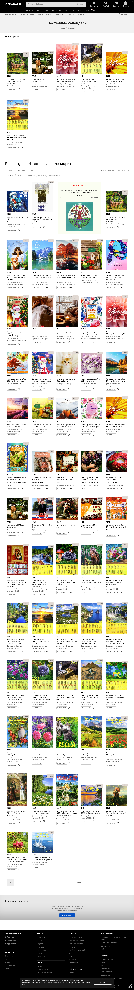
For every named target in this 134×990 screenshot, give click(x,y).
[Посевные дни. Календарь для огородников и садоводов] (17, 73)
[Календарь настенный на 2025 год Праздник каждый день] (116, 519)
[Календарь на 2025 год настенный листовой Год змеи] (91, 73)
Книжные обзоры (76, 947)
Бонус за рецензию (44, 973)
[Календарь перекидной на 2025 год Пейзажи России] (116, 373)
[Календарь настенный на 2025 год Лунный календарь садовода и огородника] (17, 852)
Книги (28, 10)
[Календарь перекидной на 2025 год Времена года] (17, 373)
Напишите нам (106, 972)
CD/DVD (40, 953)
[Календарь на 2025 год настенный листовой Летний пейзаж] (67, 633)
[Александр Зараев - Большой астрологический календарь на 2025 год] (17, 472)
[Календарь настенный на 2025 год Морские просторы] (42, 852)
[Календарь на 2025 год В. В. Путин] (42, 519)
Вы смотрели (106, 946)
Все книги (41, 937)
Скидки (48, 14)
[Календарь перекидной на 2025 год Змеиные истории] (42, 373)
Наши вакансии (75, 976)
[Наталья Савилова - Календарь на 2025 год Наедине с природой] (91, 472)
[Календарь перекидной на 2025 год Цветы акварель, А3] (91, 326)
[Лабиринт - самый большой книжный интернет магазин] (14, 3)
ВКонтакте (9, 956)
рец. (26, 53)
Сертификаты (24, 14)
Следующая (80, 882)
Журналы (40, 944)
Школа (54, 10)
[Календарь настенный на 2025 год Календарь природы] (17, 747)
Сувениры (41, 956)
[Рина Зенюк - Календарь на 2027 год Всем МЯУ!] (17, 211)
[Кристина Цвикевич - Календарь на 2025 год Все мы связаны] (42, 472)
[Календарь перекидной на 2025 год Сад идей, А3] (91, 270)
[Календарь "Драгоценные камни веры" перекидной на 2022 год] (42, 211)
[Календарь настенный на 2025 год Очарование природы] (116, 747)
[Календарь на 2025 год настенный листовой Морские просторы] (91, 633)
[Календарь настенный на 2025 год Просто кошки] (67, 747)
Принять (103, 983)
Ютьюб (7, 962)
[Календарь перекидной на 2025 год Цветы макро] (116, 73)
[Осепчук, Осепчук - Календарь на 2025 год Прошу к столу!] (116, 472)
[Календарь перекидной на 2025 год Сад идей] (42, 419)
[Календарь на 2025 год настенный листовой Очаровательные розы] (17, 690)
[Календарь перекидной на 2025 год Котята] (67, 373)
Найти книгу (67, 915)
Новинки (41, 14)
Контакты (72, 14)
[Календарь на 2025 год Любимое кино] (91, 519)
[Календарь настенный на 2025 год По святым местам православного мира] (67, 805)
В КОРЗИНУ (12, 89)
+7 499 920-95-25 (58, 14)
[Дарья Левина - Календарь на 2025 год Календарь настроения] (67, 472)
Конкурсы (73, 959)
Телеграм (8, 972)
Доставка (104, 965)
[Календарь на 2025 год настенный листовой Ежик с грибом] (67, 574)
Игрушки (73, 10)
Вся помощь (106, 975)
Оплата (104, 962)
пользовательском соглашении (54, 982)
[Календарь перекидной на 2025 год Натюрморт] (91, 373)
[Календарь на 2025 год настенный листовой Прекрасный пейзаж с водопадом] (42, 574)
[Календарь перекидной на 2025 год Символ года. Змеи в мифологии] (116, 270)
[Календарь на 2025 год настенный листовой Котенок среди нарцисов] (42, 690)
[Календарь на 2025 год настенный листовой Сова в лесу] (91, 574)
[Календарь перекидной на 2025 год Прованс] (17, 419)
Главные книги (42, 969)
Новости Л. (73, 956)
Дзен (7, 969)
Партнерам (73, 973)
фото (26, 55)
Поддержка (81, 14)
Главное (47, 10)
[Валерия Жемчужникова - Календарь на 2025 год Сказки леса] (42, 73)
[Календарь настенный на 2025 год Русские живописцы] (17, 805)
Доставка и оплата (11, 14)
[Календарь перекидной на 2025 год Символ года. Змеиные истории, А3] (17, 326)
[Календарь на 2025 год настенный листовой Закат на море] (17, 130)
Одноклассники (11, 965)
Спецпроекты (74, 963)
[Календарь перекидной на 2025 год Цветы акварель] (91, 419)
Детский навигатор (76, 940)
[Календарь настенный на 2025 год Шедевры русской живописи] (116, 805)
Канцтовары (63, 10)
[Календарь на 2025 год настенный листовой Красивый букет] (116, 574)
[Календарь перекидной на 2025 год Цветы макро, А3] (67, 73)
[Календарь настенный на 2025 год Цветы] (42, 747)
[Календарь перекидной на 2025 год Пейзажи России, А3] (67, 270)
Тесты (71, 953)
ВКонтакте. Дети (11, 959)
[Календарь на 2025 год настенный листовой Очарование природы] (17, 633)
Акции (39, 966)
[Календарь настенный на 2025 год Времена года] (42, 805)
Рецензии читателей (77, 944)
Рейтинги (33, 14)
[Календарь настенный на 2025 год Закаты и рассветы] (91, 805)
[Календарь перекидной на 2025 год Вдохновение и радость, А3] (17, 270)
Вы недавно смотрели (16, 901)
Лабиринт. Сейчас (75, 937)
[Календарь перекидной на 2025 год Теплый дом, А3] (67, 326)
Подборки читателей (77, 950)
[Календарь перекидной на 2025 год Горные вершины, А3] (42, 270)
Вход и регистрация (109, 943)
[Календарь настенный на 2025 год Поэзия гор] (91, 747)
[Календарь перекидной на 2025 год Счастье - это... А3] (42, 326)
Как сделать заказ (108, 959)
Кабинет (104, 949)
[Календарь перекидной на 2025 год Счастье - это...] (67, 419)
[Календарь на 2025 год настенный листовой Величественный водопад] (116, 633)
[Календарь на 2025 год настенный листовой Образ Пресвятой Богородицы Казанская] (17, 574)
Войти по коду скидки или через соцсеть (113, 938)
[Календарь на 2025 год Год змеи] (67, 519)
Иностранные (37, 10)
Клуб (87, 10)
